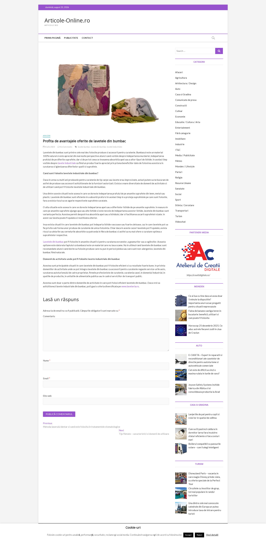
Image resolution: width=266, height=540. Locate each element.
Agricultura (181, 77)
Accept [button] (188, 535)
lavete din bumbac (98, 147)
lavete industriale (114, 147)
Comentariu (49, 316)
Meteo (178, 160)
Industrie (179, 144)
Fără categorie (182, 133)
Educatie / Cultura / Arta (187, 122)
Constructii (181, 105)
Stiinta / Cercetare (184, 205)
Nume (46, 360)
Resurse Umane (183, 183)
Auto (177, 88)
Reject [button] (199, 535)
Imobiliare (180, 138)
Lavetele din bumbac (53, 241)
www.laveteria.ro (130, 286)
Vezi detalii (212, 534)
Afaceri (46, 136)
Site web (47, 395)
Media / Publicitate (185, 155)
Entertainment (182, 127)
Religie (178, 177)
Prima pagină (52, 37)
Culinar (179, 111)
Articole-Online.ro (67, 20)
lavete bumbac (84, 147)
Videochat (180, 221)
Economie (180, 116)
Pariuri (178, 172)
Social (178, 194)
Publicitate (71, 37)
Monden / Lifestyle (185, 166)
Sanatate (179, 188)
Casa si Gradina (183, 94)
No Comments (65, 147)
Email (46, 378)
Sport (178, 199)
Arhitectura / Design (185, 83)
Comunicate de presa (185, 100)
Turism (178, 216)
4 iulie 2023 (50, 147)
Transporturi (181, 210)
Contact (87, 37)
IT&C (177, 149)
